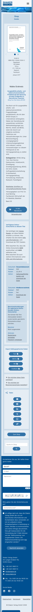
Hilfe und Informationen (14, 259)
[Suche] (16, 448)
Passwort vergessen (15, 340)
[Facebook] (9, 591)
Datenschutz (7, 599)
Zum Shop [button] (16, 434)
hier (25, 540)
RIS (15, 364)
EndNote (15, 369)
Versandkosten (16, 214)
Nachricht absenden (16, 548)
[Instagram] (14, 591)
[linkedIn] (4, 591)
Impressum (16, 599)
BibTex (14, 359)
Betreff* (6, 467)
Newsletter (26, 599)
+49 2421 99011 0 (12, 566)
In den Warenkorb (18, 210)
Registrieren (12, 335)
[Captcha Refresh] (26, 496)
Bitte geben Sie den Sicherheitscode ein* (15, 503)
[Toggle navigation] (28, 3)
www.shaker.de (11, 574)
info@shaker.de (11, 571)
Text (14, 354)
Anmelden (11, 337)
